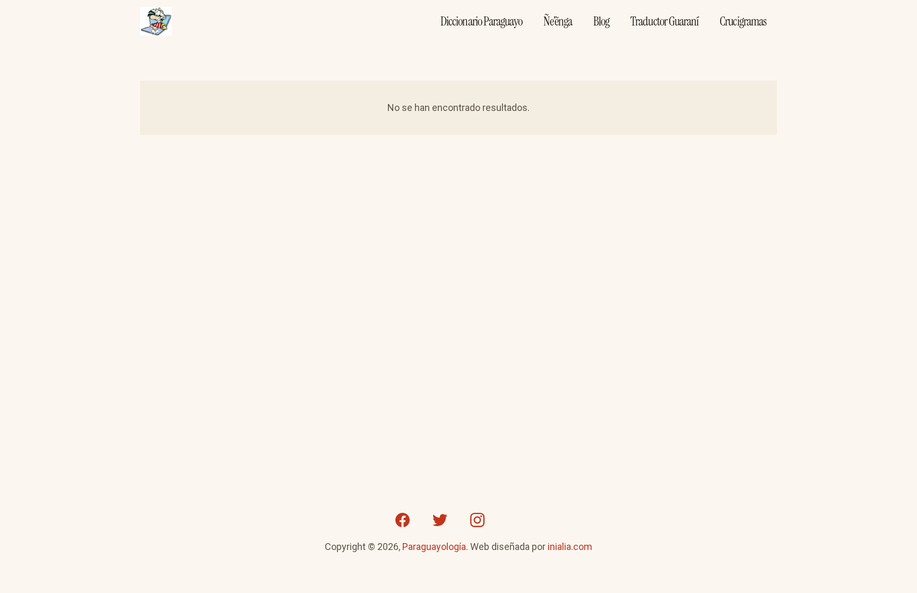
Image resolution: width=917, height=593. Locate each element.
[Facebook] (402, 520)
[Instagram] (477, 520)
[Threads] (514, 520)
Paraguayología (434, 546)
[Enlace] (156, 21)
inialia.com (570, 546)
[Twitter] (439, 520)
